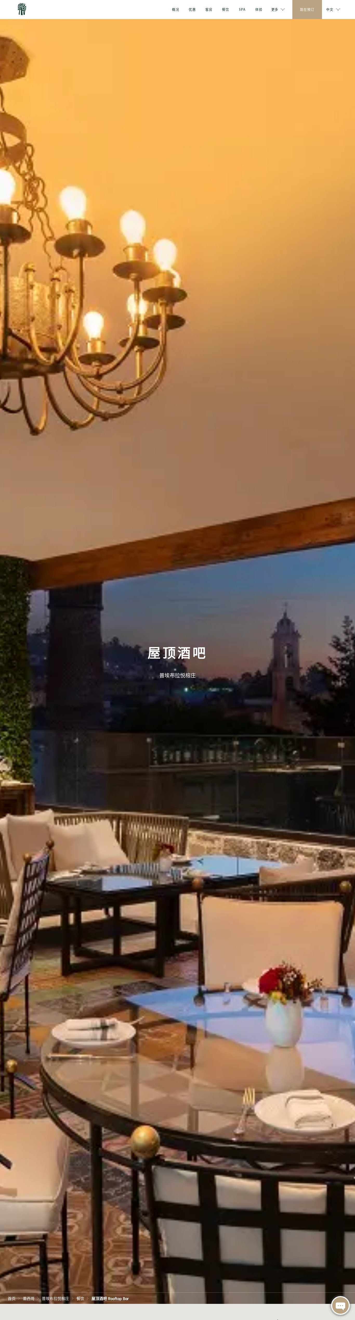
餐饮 (80, 1298)
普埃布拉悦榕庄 (55, 1298)
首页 (12, 1298)
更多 (274, 9)
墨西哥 (29, 1298)
